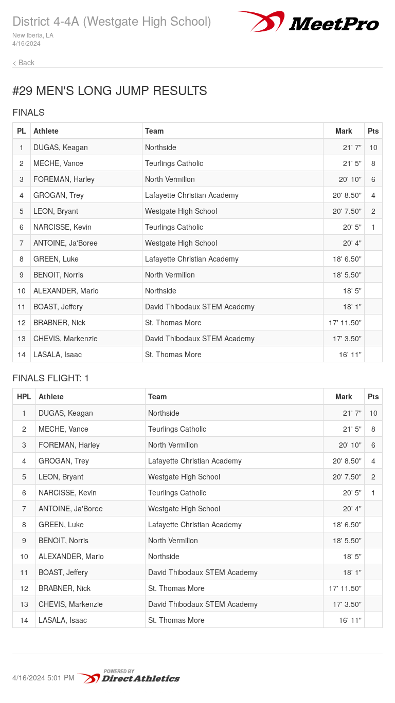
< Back (23, 62)
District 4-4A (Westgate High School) (111, 20)
